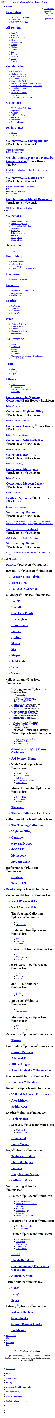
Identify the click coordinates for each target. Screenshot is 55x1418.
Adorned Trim (17, 264)
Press (47, 20)
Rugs (9, 318)
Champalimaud (18, 72)
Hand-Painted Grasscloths (30, 521)
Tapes (13, 374)
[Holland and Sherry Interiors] (32, 2)
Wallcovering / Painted (21, 512)
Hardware (13, 274)
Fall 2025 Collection (19, 22)
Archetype (46, 521)
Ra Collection (11, 194)
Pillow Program (17, 266)
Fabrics (9, 6)
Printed (15, 349)
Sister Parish (45, 552)
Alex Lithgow (17, 293)
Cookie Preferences (14, 1396)
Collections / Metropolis (22, 469)
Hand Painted (20, 507)
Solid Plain (15, 56)
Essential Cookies (21, 722)
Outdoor (14, 133)
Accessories (13, 245)
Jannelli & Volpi (17, 358)
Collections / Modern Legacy (25, 483)
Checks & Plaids (18, 38)
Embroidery (14, 256)
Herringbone (16, 40)
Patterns (14, 329)
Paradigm (32, 524)
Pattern (14, 45)
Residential (15, 311)
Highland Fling (17, 110)
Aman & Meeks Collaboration (23, 269)
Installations (49, 8)
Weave (14, 61)
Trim (9, 363)
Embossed (10, 507)
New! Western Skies (19, 221)
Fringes (14, 371)
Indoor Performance (14, 152)
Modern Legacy (17, 122)
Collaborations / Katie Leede (25, 178)
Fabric (8, 406)
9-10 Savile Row (18, 115)
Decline (25, 728)
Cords (13, 369)
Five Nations (35, 552)
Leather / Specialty (18, 498)
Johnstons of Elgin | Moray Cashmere (26, 86)
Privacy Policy (12, 1382)
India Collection (27, 187)
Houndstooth (16, 42)
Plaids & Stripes (17, 326)
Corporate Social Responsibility (19, 1387)
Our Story (49, 13)
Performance (14, 127)
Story (8, 1338)
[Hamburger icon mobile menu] (8, 2)
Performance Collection (15, 191)
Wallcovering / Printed (21, 543)
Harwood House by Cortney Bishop (26, 83)
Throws (14, 251)
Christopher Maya (18, 76)
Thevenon (15, 95)
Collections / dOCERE (21, 454)
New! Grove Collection (15, 170)
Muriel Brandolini (19, 92)
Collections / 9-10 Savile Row (25, 440)
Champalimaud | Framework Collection (27, 356)
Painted (15, 344)
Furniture (12, 285)
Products (9, 210)
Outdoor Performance (15, 150)
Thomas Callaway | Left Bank (23, 97)
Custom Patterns (17, 262)
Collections (13, 102)
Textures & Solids (18, 324)
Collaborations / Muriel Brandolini (29, 199)
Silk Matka (20, 208)
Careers (48, 15)
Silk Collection (32, 538)
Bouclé (14, 33)
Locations (49, 18)
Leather (11, 300)
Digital (14, 351)
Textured (15, 346)
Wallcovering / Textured (22, 529)
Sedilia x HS (16, 295)
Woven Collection (13, 187)
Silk (12, 52)
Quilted (14, 47)
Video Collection (18, 384)
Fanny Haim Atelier (19, 81)
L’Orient (9, 189)
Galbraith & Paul (18, 333)
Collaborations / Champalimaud (27, 141)
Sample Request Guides (21, 389)
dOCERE (15, 117)
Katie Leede (17, 90)
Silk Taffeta (10, 208)
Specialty (15, 308)
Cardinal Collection (33, 170)
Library (11, 379)
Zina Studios (11, 555)
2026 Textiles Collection (16, 538)
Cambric (28, 208)
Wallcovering (15, 338)
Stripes (14, 54)
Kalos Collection (23, 743)
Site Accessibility (13, 1392)
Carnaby (14, 113)
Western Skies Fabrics (20, 17)
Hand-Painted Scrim (44, 524)
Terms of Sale (11, 1378)
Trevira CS (15, 135)
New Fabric (13, 12)
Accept (17, 728)
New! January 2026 (19, 224)
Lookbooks (15, 391)
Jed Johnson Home (19, 88)
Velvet (13, 58)
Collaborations (16, 66)
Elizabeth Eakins (18, 79)
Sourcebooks (16, 387)
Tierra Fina (15, 20)
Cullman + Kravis (18, 74)
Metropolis (15, 120)
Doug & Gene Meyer (20, 331)
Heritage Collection (19, 280)
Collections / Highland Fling (24, 411)
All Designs (13, 27)
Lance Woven (17, 313)
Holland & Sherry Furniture (22, 290)
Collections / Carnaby (20, 426)
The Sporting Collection (21, 108)
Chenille (14, 35)
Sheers (14, 49)
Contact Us (10, 1368)
